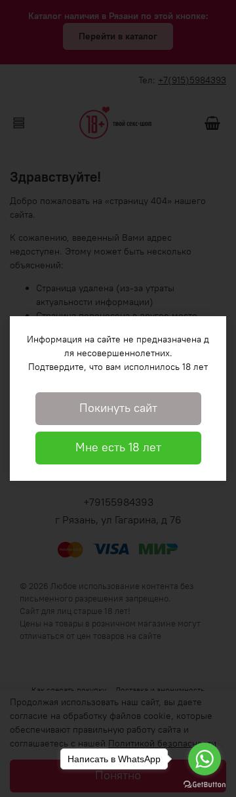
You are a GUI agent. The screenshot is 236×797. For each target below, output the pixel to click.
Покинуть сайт (118, 408)
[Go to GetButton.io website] (205, 784)
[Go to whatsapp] (204, 759)
